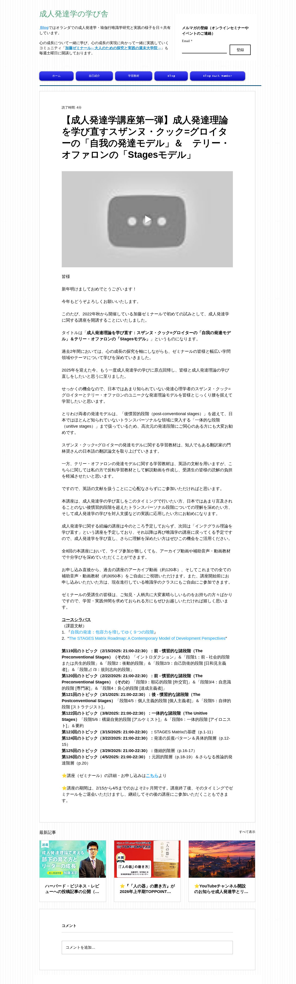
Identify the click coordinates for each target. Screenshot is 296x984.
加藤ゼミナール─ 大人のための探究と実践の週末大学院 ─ (113, 48)
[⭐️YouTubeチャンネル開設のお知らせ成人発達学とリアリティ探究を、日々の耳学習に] (222, 859)
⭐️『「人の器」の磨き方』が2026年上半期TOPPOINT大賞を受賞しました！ (147, 889)
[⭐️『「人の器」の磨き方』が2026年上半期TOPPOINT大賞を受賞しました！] (147, 859)
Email (187, 41)
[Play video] (147, 219)
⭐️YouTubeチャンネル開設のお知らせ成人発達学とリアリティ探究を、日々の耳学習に (221, 889)
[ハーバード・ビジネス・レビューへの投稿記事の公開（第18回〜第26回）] (73, 859)
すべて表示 (247, 832)
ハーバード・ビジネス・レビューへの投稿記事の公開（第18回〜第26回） (72, 889)
